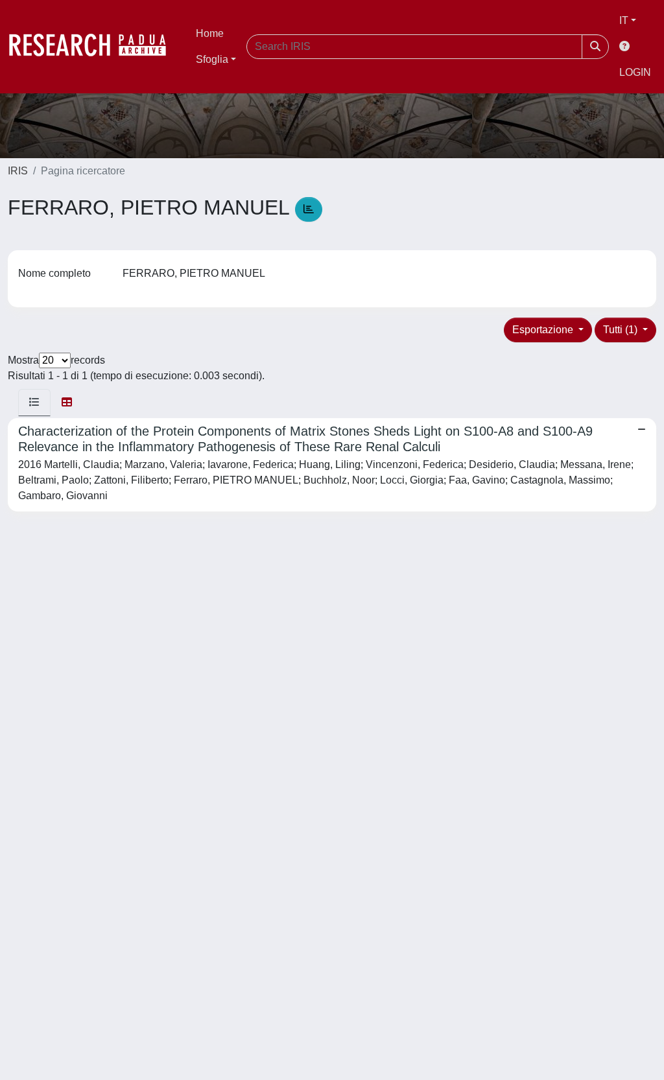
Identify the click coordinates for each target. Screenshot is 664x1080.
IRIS (18, 170)
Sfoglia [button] (212, 59)
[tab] (34, 402)
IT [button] (623, 20)
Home (210, 33)
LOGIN (635, 72)
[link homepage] (94, 46)
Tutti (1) (621, 329)
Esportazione (544, 329)
